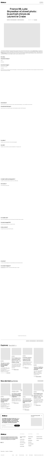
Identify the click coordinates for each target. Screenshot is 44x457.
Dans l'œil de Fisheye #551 (35, 415)
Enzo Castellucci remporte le (16, 360)
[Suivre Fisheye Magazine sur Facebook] (1, 442)
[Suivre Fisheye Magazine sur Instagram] (2, 442)
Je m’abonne (17, 425)
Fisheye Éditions (30, 440)
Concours (37, 440)
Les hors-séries (22, 444)
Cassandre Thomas (16, 369)
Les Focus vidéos (22, 446)
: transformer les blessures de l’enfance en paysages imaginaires (16, 395)
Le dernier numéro (22, 439)
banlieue (2, 52)
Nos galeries (29, 438)
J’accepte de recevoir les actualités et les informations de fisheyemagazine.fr (11, 427)
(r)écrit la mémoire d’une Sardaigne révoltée (5, 364)
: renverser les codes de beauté (38, 368)
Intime (17, 391)
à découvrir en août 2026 (27, 400)
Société (13, 356)
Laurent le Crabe (35, 50)
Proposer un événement (39, 438)
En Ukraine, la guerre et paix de (27, 359)
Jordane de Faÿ (8, 408)
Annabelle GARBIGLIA (38, 376)
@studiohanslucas (3, 267)
